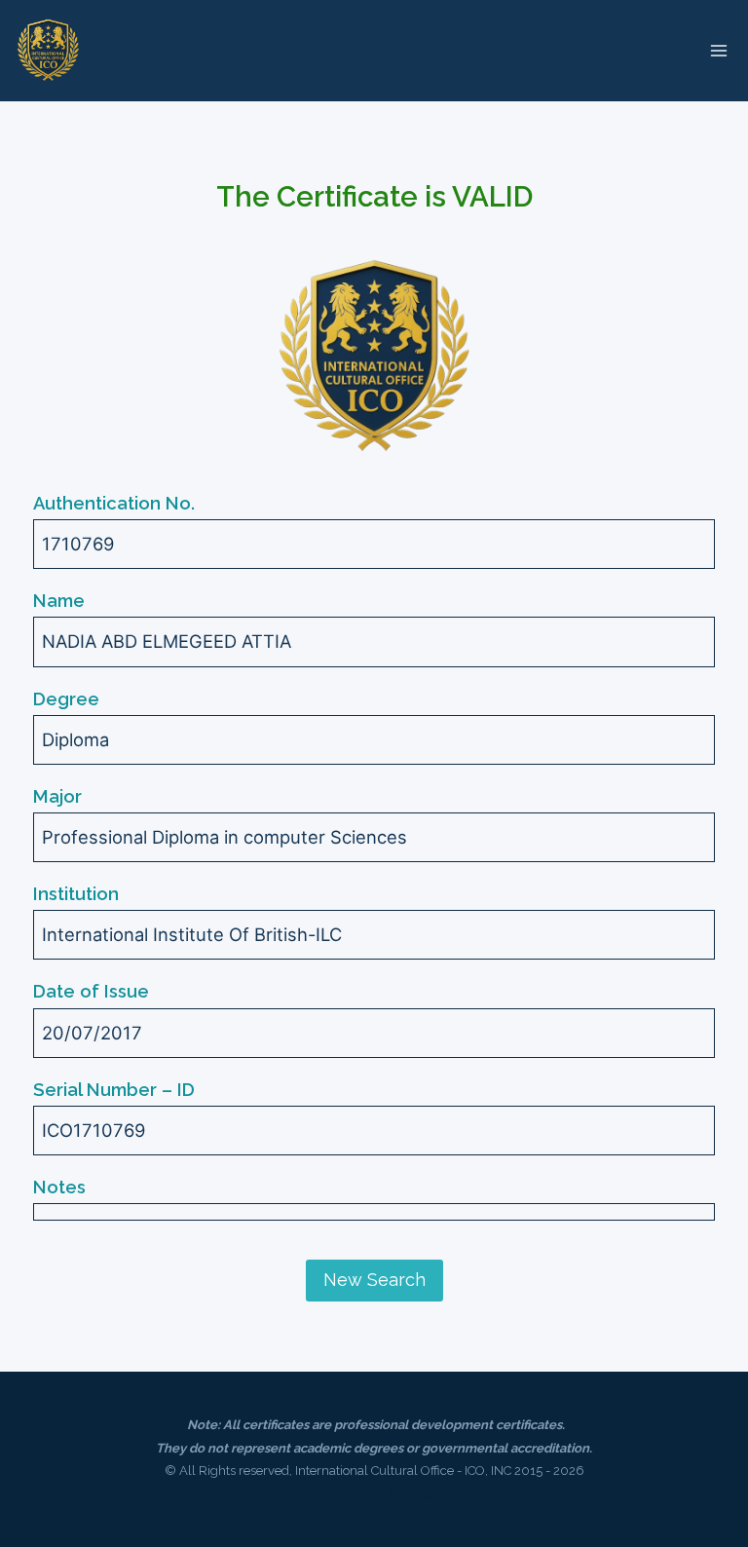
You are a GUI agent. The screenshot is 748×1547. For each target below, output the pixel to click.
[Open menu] (718, 50)
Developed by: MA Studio (374, 1494)
